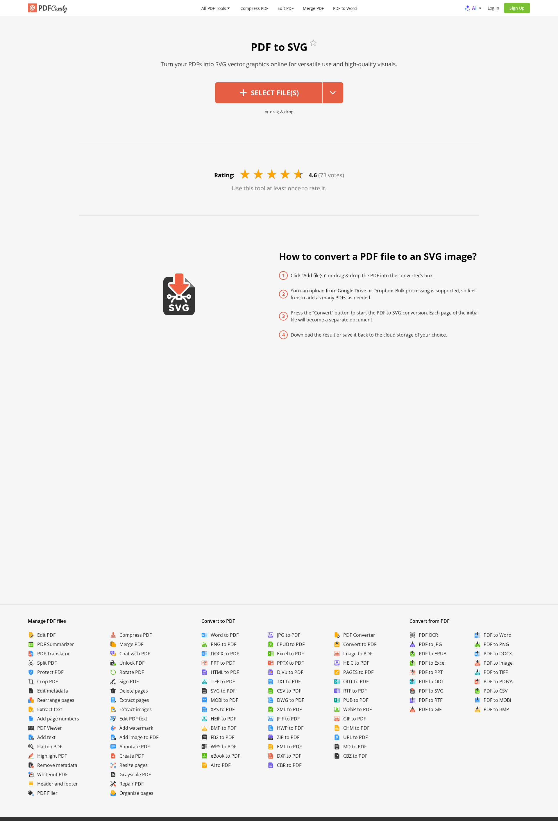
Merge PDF (313, 8)
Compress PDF (254, 8)
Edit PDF (286, 8)
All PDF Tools (213, 8)
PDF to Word (345, 8)
